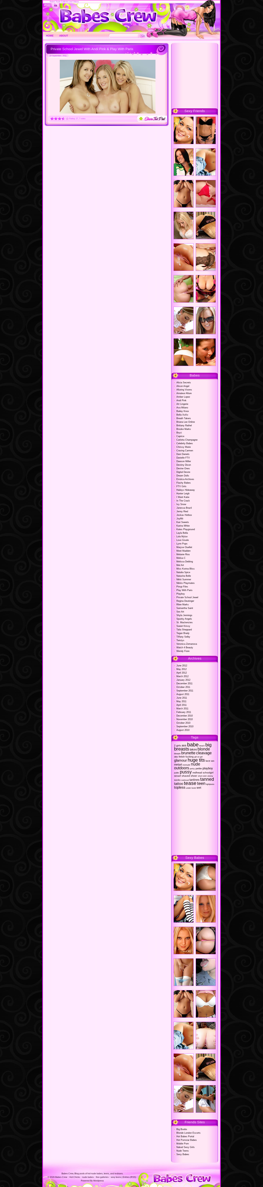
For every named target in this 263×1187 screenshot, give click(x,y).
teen (201, 783)
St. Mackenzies (184, 622)
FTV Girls (181, 486)
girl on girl (198, 757)
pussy (186, 771)
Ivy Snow (181, 504)
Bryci (179, 432)
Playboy (180, 593)
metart (178, 764)
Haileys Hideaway (185, 490)
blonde (204, 749)
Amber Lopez (183, 396)
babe (193, 744)
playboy (208, 768)
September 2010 (184, 726)
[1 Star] (52, 118)
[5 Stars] (67, 118)
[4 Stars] (63, 118)
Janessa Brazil (184, 507)
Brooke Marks (183, 429)
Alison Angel (182, 386)
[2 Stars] (56, 118)
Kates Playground (185, 529)
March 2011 (182, 708)
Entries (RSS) (129, 1177)
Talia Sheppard (184, 629)
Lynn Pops (181, 543)
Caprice (180, 436)
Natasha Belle (183, 576)
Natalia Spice (183, 572)
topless (179, 787)
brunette (188, 753)
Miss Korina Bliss (185, 568)
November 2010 (184, 719)
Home (49, 35)
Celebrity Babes (184, 443)
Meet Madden (183, 550)
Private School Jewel (187, 597)
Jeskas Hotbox (184, 515)
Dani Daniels (182, 454)
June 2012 (181, 665)
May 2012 (181, 669)
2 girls (177, 745)
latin (212, 761)
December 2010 (184, 715)
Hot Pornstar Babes (186, 1140)
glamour (180, 760)
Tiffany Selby (183, 636)
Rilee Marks (182, 604)
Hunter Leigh (182, 493)
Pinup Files (182, 586)
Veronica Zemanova (186, 644)
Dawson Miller (183, 461)
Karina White (183, 525)
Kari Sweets (182, 522)
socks (177, 780)
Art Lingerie (182, 404)
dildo (176, 757)
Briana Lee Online (185, 422)
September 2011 (184, 690)
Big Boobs (181, 1129)
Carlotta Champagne (187, 439)
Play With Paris (184, 590)
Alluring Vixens (184, 389)
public (176, 773)
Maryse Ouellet (184, 547)
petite (199, 768)
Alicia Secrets (183, 382)
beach (202, 746)
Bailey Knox (182, 411)
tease (190, 783)
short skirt (202, 776)
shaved (186, 776)
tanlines (194, 779)
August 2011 (182, 694)
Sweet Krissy (183, 626)
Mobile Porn (182, 1143)
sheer (194, 776)
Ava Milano (182, 407)
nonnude (186, 765)
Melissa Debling (184, 561)
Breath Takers (183, 418)
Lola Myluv (182, 536)
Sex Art (180, 611)
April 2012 (181, 672)
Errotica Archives (185, 479)
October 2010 (183, 723)
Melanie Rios (183, 554)
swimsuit (185, 780)
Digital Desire (183, 472)
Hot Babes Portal (185, 1136)
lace (208, 760)
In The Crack (183, 500)
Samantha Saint (184, 608)
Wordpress (98, 1180)
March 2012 (182, 676)
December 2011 (184, 683)
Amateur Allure (184, 393)
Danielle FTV (183, 457)
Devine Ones (183, 468)
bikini (193, 749)
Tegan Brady (182, 633)
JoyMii (179, 518)
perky (192, 769)
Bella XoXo (182, 414)
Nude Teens (182, 1150)
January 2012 (183, 680)
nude (195, 764)
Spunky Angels (184, 618)
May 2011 (181, 701)
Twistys (180, 640)
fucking (190, 756)
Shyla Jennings (184, 615)
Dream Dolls (182, 475)
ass (184, 745)
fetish (182, 756)
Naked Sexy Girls (185, 1147)
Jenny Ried (182, 511)
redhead (197, 772)
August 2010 (182, 730)
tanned (207, 779)
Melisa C (181, 558)
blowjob (177, 753)
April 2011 (181, 705)
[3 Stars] (59, 118)
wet (199, 787)
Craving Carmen (184, 450)
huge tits (196, 760)
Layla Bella (182, 533)
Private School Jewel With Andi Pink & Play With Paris (92, 49)
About (63, 35)
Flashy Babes (183, 482)
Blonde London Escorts (188, 1132)
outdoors (181, 768)
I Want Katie (182, 497)
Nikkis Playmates (185, 583)
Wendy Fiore (182, 651)
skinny (210, 776)
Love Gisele (182, 540)
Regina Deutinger (185, 601)
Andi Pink (181, 400)
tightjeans (210, 784)
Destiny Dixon (183, 465)
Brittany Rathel (184, 425)
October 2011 (183, 687)
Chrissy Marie (183, 447)
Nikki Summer (183, 579)
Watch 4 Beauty (184, 647)
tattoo (178, 784)
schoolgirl (208, 772)
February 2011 (183, 712)
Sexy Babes (182, 1154)
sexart (177, 776)
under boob (191, 788)
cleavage (204, 753)
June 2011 (181, 697)
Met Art (180, 565)
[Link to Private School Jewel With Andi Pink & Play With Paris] (107, 112)
